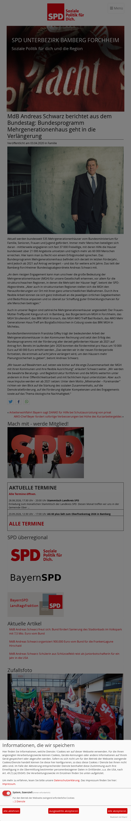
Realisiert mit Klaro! (118, 817)
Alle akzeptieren (117, 811)
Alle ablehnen (11, 811)
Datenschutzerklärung (66, 780)
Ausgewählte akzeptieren (63, 811)
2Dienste (19, 801)
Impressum (8, 784)
